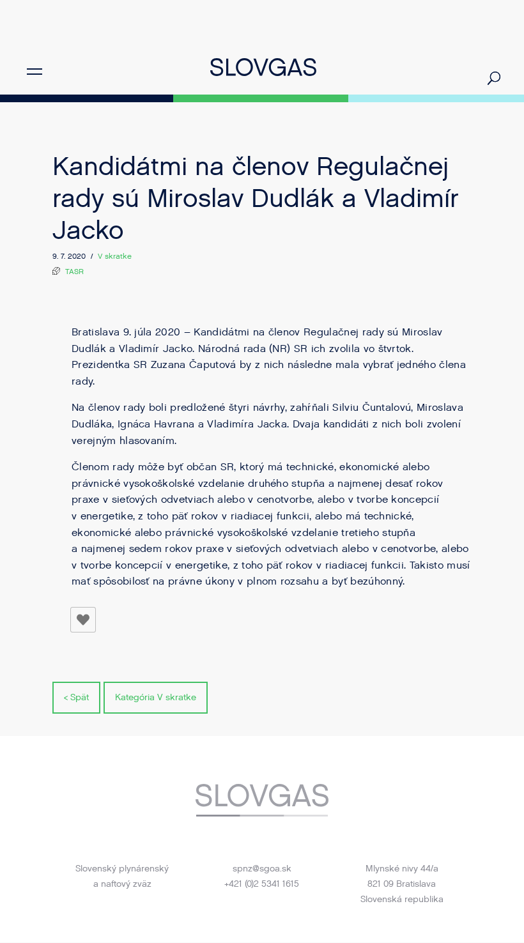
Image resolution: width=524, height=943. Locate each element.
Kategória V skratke (155, 697)
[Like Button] (83, 619)
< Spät (76, 697)
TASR (74, 271)
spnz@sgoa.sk (262, 868)
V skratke (115, 256)
